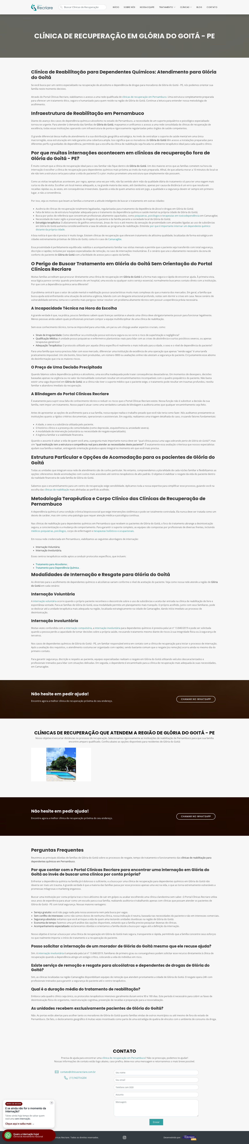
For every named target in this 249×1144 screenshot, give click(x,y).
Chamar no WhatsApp (196, 699)
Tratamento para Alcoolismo (51, 564)
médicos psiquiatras (42, 531)
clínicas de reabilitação (57, 489)
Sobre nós (129, 7)
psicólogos (154, 215)
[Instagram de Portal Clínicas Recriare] (124, 1137)
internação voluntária (45, 601)
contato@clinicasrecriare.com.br (78, 1072)
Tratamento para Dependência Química (57, 567)
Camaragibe (114, 239)
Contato (212, 7)
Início (116, 7)
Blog (199, 7)
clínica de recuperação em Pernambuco (123, 1058)
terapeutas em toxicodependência (181, 215)
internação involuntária (107, 628)
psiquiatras (141, 215)
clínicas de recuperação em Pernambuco (144, 96)
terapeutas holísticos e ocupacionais (114, 531)
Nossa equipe (147, 7)
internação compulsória (79, 628)
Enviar (156, 1122)
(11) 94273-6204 (77, 1077)
